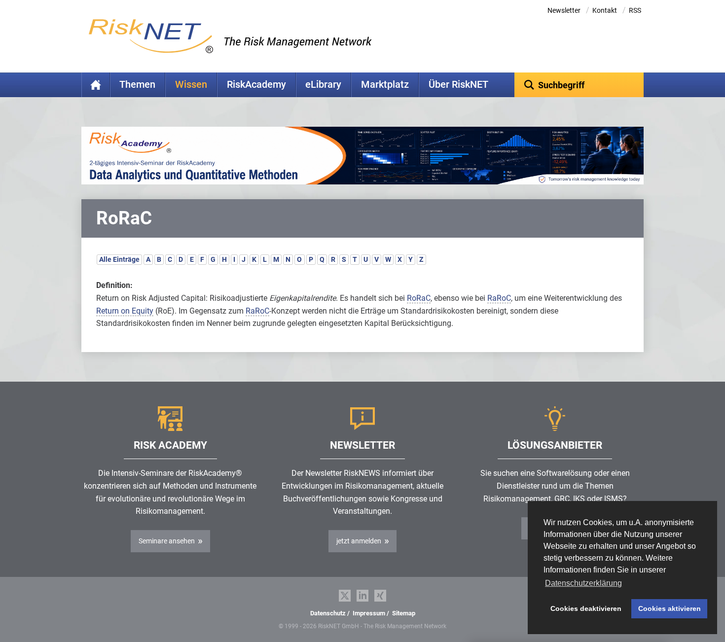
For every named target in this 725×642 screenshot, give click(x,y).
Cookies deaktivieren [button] (585, 608)
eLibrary (323, 84)
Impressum (369, 613)
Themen (137, 84)
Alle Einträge (119, 259)
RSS (635, 10)
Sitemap (403, 613)
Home (95, 84)
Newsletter (563, 10)
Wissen (191, 84)
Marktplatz (385, 84)
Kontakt (604, 10)
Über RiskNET (458, 84)
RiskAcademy (256, 84)
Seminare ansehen (167, 541)
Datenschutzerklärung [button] (583, 583)
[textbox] (579, 84)
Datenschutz (328, 613)
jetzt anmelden (358, 541)
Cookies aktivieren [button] (669, 608)
